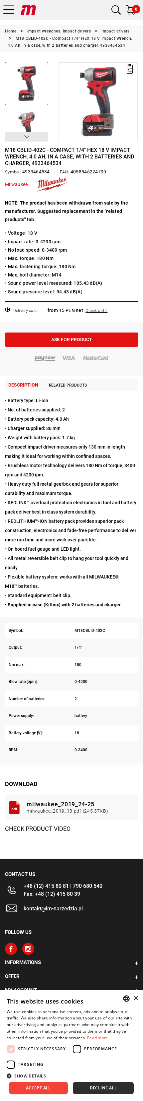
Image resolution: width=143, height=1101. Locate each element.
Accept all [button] (38, 1088)
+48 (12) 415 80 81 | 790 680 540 (63, 886)
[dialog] (71, 1045)
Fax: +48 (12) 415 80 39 (52, 894)
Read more (97, 1038)
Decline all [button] (103, 1088)
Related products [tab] (68, 385)
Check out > (96, 310)
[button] (26, 137)
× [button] (135, 998)
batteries (28, 586)
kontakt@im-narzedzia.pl (53, 908)
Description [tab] (23, 385)
